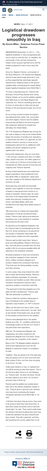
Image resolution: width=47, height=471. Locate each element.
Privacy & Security (10, 452)
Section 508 (39, 452)
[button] (11, 4)
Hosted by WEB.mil (22, 458)
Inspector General (20, 452)
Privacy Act (33, 452)
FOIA (27, 452)
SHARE (18, 437)
